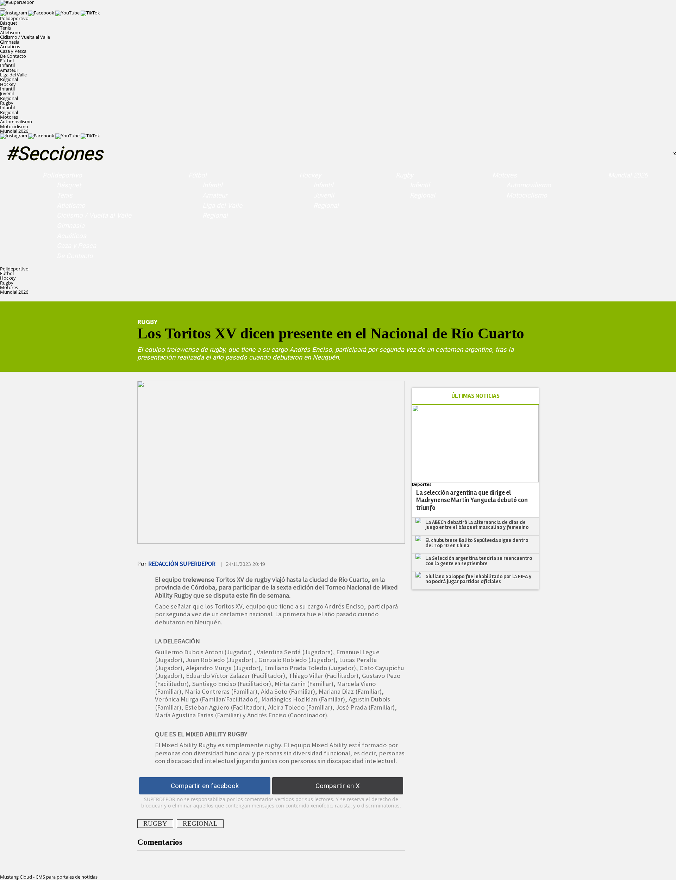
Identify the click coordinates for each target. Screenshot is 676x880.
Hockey (310, 175)
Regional (9, 79)
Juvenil (7, 93)
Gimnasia (9, 42)
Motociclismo (14, 126)
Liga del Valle (13, 74)
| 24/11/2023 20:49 (243, 564)
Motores (504, 175)
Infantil (7, 65)
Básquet (8, 23)
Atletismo (10, 32)
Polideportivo (62, 175)
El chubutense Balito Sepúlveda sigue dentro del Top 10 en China (476, 543)
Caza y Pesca (13, 51)
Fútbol (197, 175)
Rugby (404, 175)
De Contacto (13, 56)
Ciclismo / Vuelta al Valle (25, 37)
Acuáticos (10, 46)
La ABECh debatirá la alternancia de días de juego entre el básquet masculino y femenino (476, 525)
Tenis (5, 28)
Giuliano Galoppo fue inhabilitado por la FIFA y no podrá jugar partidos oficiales (478, 579)
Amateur (9, 70)
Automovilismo (16, 121)
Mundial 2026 (14, 131)
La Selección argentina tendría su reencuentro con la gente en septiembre (478, 561)
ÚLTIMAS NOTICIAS (475, 396)
